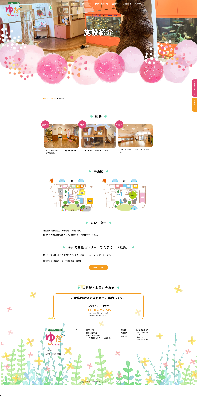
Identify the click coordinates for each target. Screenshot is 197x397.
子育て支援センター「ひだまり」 (99, 338)
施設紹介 (115, 3)
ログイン (118, 382)
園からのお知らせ (142, 330)
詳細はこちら (98, 267)
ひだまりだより (143, 339)
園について (86, 3)
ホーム (75, 3)
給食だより (141, 337)
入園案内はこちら (194, 88)
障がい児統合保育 (93, 335)
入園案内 (127, 3)
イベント (140, 334)
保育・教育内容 (101, 3)
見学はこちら (194, 105)
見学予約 (138, 3)
